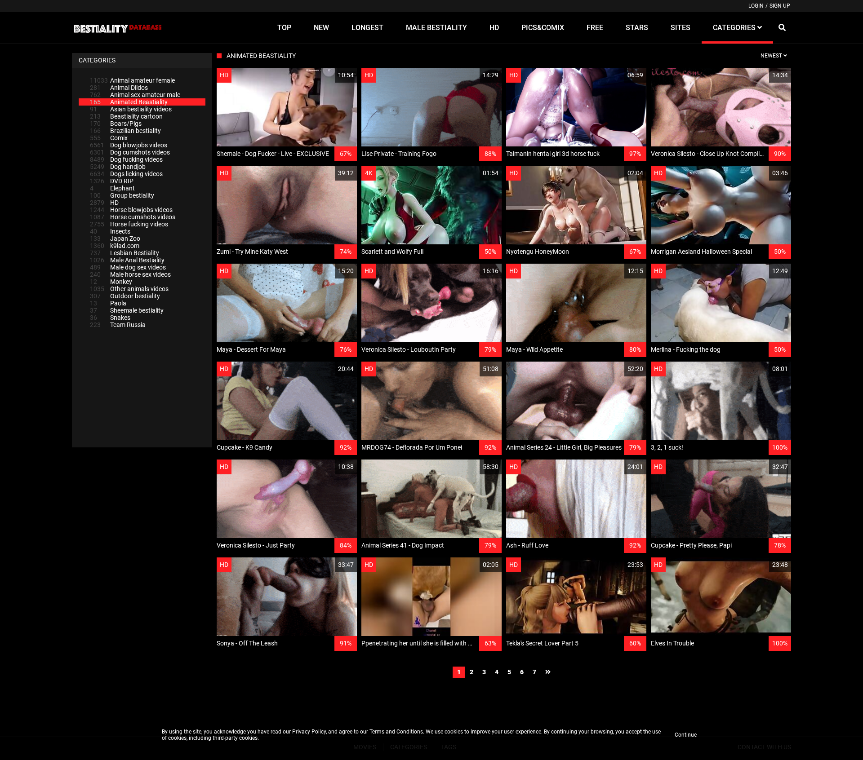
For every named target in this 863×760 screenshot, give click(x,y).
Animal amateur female (132, 80)
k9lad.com (114, 245)
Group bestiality (122, 195)
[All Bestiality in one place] (117, 28)
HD (104, 202)
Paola (108, 303)
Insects (110, 231)
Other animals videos (129, 288)
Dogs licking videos (126, 173)
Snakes (110, 317)
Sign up (780, 6)
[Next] (548, 672)
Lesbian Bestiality (124, 252)
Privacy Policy (309, 732)
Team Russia (118, 324)
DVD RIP (111, 181)
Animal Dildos (119, 87)
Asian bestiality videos (131, 109)
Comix (109, 137)
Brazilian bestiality (125, 130)
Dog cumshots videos (130, 152)
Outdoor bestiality (125, 296)
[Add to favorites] (329, 75)
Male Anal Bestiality (127, 260)
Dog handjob (118, 166)
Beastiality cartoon (126, 116)
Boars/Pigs (116, 123)
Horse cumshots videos (132, 217)
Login (756, 6)
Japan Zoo (115, 238)
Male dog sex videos (128, 267)
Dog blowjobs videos (128, 145)
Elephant (112, 188)
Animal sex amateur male (135, 94)
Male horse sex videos (130, 274)
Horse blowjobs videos (131, 209)
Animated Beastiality (129, 102)
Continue (686, 735)
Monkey (111, 281)
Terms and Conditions (396, 732)
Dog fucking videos (126, 159)
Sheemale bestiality (127, 310)
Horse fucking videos (129, 224)
